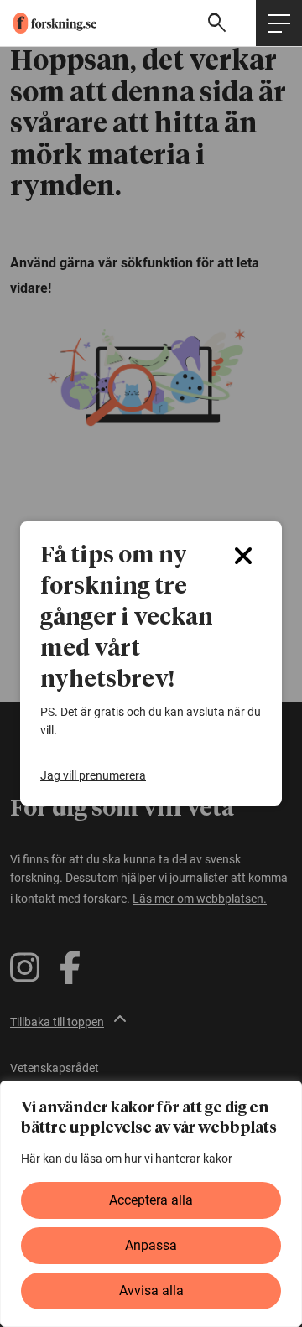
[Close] (243, 556)
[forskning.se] (48, 23)
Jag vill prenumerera (93, 775)
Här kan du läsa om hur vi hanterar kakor (126, 1158)
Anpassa (151, 1245)
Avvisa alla (151, 1290)
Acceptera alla (151, 1200)
